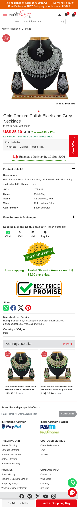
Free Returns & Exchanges (19, 217)
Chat (8, 236)
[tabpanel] (39, 70)
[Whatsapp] (6, 308)
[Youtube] (45, 496)
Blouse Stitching (9, 445)
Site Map (44, 488)
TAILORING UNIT (10, 441)
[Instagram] (53, 496)
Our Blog (44, 483)
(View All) (68, 343)
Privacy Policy (8, 474)
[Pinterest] (28, 308)
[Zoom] (39, 70)
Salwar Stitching (9, 459)
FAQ (42, 450)
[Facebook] (13, 308)
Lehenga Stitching (10, 450)
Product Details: (13, 169)
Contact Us (45, 474)
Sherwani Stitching (10, 463)
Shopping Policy (9, 483)
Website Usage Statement (14, 488)
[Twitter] (21, 308)
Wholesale (45, 479)
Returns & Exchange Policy (14, 479)
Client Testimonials (49, 445)
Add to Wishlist (19, 503)
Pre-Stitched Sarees (11, 454)
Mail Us (44, 454)
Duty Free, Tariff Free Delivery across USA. (28, 136)
